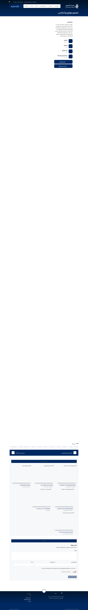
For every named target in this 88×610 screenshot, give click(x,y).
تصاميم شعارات (46, 486)
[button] (34, 2)
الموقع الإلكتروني (74, 562)
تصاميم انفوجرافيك (68, 486)
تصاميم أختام (28, 486)
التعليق (75, 550)
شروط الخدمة (28, 597)
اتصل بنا (29, 601)
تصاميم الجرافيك (73, 486)
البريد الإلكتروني (52, 562)
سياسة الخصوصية (27, 599)
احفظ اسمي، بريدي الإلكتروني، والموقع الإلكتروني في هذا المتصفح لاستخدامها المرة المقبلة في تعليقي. (58, 568)
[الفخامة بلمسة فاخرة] (72, 6)
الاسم (32, 562)
